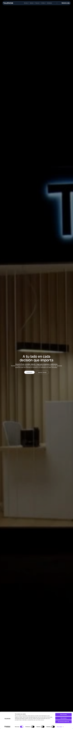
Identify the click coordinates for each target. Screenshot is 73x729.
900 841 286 (65, 3)
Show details (59, 726)
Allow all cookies (63, 714)
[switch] (32, 727)
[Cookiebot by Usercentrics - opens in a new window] (7, 727)
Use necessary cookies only (63, 721)
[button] (26, 3)
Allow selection (63, 718)
